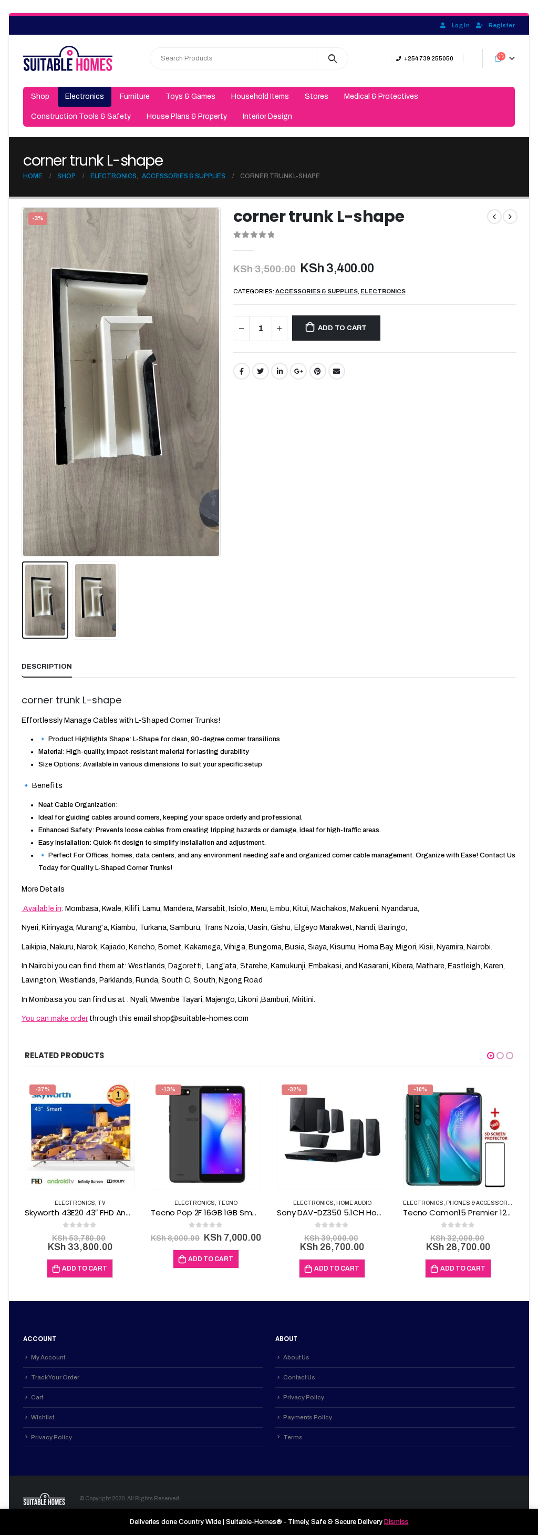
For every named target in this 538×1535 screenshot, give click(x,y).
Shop (40, 96)
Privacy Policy (51, 1437)
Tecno (227, 1203)
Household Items (260, 96)
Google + (298, 371)
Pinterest (317, 371)
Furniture (135, 96)
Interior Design (267, 116)
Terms (293, 1437)
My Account (48, 1357)
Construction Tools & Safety (81, 116)
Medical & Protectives (381, 96)
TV (102, 1203)
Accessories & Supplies (316, 291)
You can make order (55, 1018)
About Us (296, 1357)
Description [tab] (47, 666)
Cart (37, 1397)
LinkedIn (279, 371)
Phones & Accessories (481, 1203)
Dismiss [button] (396, 1522)
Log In (461, 25)
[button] (490, 1055)
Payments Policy (307, 1417)
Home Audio (353, 1203)
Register (502, 25)
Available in (41, 909)
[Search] (332, 58)
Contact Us (299, 1377)
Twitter (260, 371)
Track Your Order (55, 1377)
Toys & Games (190, 96)
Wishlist (42, 1417)
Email (336, 371)
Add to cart (342, 328)
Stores (316, 96)
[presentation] (24, 382)
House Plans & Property (187, 116)
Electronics (84, 96)
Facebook (241, 371)
